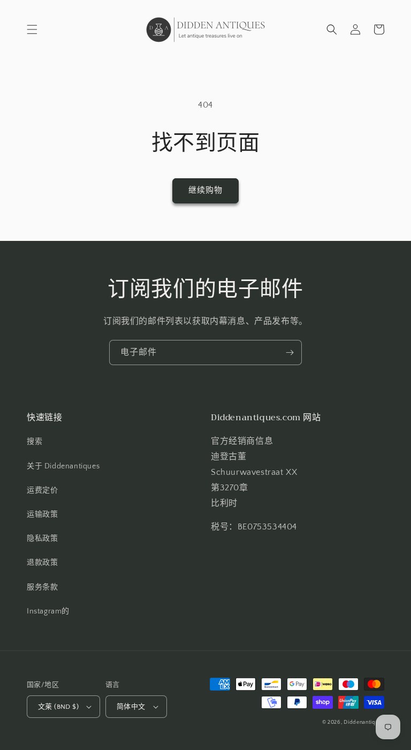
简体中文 (131, 706)
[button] (32, 29)
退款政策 (42, 562)
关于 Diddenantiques (63, 466)
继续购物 (205, 190)
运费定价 (42, 490)
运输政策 (42, 514)
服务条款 (42, 587)
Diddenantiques (364, 722)
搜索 (34, 441)
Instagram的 (48, 611)
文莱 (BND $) (58, 706)
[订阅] (289, 352)
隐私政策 (42, 538)
